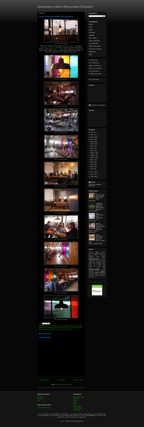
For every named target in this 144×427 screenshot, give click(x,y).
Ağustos (93, 153)
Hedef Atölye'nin (69, 46)
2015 (92, 137)
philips (100, 274)
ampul (48, 325)
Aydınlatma (76, 410)
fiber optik (97, 266)
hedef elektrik (65, 327)
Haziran (93, 157)
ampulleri (56, 49)
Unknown (92, 182)
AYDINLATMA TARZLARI (95, 49)
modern (102, 273)
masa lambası (52, 329)
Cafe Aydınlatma (94, 71)
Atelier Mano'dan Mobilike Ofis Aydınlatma (56, 16)
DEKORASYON (92, 51)
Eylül (92, 150)
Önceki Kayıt (79, 380)
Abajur (75, 400)
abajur (97, 252)
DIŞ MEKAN (92, 32)
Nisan (92, 162)
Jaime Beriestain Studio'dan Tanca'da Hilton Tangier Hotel (97, 238)
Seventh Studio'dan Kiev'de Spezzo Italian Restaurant (100, 226)
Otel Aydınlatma (94, 63)
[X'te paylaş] (46, 323)
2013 (92, 141)
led (90, 272)
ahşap (96, 253)
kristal (97, 271)
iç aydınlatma (97, 269)
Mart (92, 164)
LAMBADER (91, 35)
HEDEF (90, 54)
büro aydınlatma (64, 325)
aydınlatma (54, 325)
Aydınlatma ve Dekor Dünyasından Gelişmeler (65, 6)
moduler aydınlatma (93, 274)
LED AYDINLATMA (93, 43)
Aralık (92, 143)
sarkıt (70, 329)
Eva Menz (40, 399)
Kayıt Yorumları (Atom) (63, 384)
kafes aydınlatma (76, 327)
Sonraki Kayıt (44, 380)
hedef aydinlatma (53, 327)
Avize (75, 404)
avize (91, 256)
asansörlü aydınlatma (99, 254)
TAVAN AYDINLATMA (94, 41)
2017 (92, 132)
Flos (38, 400)
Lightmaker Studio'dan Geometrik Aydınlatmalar (100, 205)
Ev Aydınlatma (93, 60)
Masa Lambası (77, 406)
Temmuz (92, 155)
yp (94, 277)
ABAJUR (91, 24)
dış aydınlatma (98, 264)
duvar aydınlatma (97, 263)
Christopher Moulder (43, 407)
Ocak (92, 169)
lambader (102, 271)
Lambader (76, 399)
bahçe (100, 259)
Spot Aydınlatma (78, 397)
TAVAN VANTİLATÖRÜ (94, 46)
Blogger (62, 421)
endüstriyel (44, 47)
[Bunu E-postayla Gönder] (43, 323)
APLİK (90, 27)
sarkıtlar (51, 47)
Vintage (90, 252)
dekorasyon (98, 262)
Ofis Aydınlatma (94, 79)
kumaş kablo (42, 329)
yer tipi (91, 277)
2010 (92, 176)
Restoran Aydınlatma (95, 68)
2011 (92, 174)
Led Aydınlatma (78, 408)
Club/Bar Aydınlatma (95, 73)
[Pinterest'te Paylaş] (49, 323)
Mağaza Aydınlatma (94, 65)
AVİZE (90, 29)
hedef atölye (43, 327)
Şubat (92, 166)
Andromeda (40, 397)
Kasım (92, 146)
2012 (92, 172)
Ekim (92, 148)
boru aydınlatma (98, 260)
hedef (80, 325)
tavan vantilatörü (100, 275)
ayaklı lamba (100, 256)
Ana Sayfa (61, 380)
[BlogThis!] (44, 323)
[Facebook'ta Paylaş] (47, 323)
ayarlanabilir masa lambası (97, 257)
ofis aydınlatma (62, 329)
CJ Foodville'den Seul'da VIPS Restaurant (100, 195)
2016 (92, 134)
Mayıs (92, 159)
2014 (92, 139)
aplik (100, 253)
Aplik (75, 402)
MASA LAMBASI (93, 38)
